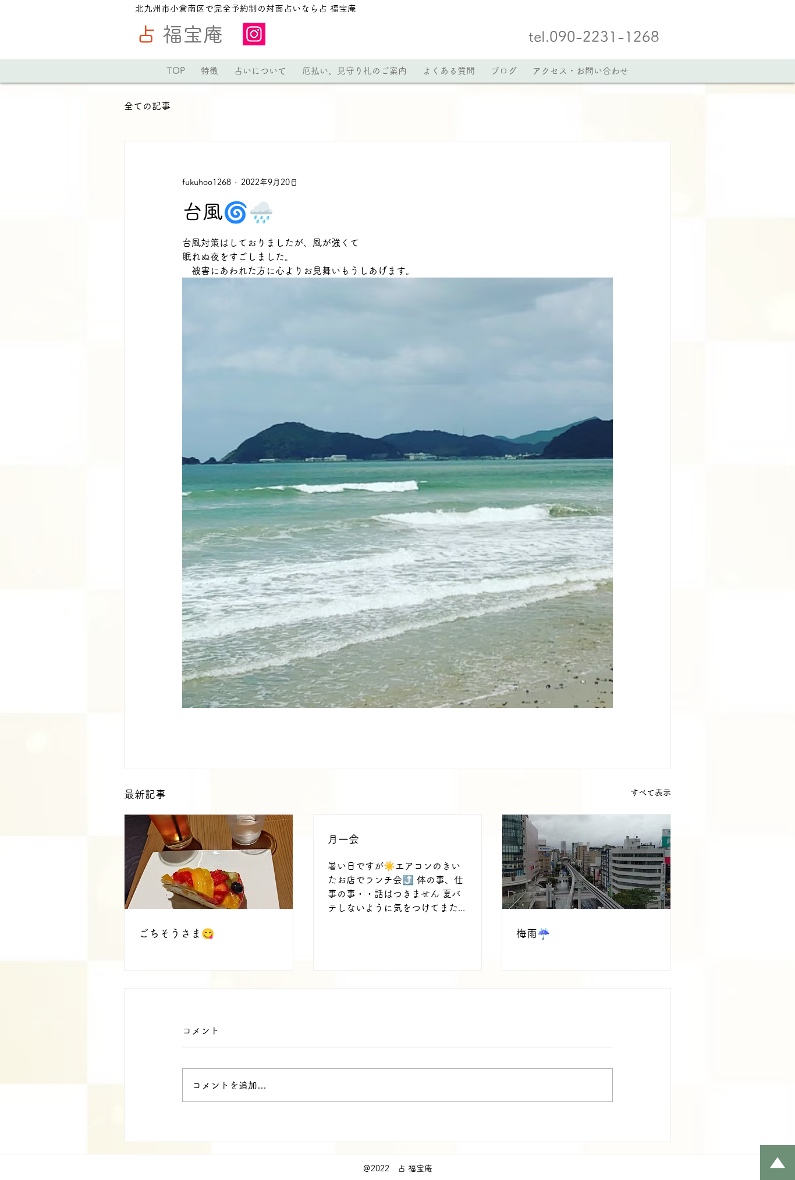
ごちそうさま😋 (176, 933)
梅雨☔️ (533, 933)
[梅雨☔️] (586, 862)
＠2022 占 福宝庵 (397, 1168)
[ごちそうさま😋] (209, 862)
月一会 (343, 839)
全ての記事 (147, 106)
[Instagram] (254, 34)
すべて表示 (650, 792)
